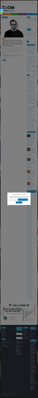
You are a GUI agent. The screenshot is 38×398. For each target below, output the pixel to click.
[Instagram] (1, 13)
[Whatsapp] (1, 12)
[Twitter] (1, 10)
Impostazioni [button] (22, 200)
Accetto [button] (19, 202)
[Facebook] (1, 8)
